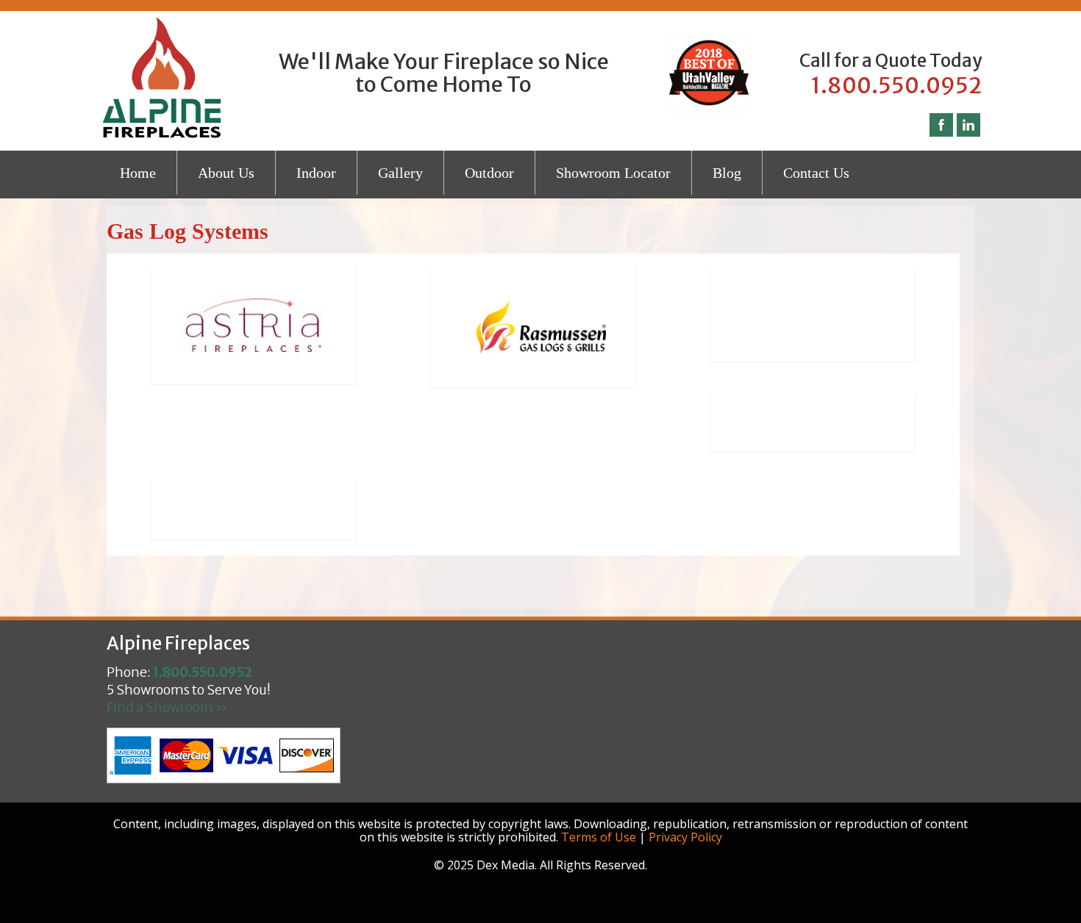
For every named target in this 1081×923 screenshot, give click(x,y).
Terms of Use (598, 837)
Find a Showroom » (167, 707)
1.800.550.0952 (896, 85)
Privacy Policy (685, 837)
